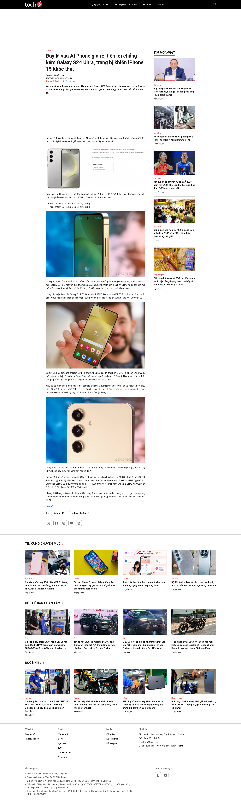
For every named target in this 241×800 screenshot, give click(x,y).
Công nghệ (93, 4)
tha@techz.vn (177, 746)
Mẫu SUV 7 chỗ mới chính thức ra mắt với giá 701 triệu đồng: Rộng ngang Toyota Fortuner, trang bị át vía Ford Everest (144, 645)
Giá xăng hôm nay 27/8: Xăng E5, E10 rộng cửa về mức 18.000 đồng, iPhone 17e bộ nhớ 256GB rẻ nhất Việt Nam (46, 585)
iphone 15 (59, 513)
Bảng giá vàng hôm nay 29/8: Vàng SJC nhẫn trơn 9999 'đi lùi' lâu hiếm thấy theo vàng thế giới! (174, 233)
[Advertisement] (95, 116)
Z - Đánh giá (118, 4)
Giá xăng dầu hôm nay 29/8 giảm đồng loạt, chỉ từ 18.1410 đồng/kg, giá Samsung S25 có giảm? (193, 704)
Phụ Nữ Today (32, 739)
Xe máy (174, 638)
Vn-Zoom (62, 757)
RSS (59, 748)
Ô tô (26, 638)
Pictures (114, 739)
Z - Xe (105, 4)
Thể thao (160, 4)
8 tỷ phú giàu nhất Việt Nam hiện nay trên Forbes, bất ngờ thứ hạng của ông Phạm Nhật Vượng (174, 91)
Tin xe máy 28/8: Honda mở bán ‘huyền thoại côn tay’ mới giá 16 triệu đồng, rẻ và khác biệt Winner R (95, 704)
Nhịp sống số (159, 275)
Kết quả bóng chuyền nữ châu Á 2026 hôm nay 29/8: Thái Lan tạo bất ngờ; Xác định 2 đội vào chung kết (174, 185)
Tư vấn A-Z (50, 51)
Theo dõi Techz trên (55, 81)
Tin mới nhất (164, 53)
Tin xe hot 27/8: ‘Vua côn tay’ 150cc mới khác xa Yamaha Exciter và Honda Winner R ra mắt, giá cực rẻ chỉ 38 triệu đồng (192, 645)
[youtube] (71, 523)
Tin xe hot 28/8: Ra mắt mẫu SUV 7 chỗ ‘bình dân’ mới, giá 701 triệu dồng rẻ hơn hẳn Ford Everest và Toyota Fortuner (94, 645)
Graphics (114, 743)
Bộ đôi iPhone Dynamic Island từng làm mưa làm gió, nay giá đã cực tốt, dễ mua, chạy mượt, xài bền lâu (94, 585)
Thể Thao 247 (64, 752)
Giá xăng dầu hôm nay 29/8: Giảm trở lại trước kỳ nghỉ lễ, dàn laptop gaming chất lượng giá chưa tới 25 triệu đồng (143, 704)
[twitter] (49, 523)
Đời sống (157, 85)
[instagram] (64, 523)
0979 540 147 (155, 738)
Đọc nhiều (33, 663)
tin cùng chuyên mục (43, 543)
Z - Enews (133, 4)
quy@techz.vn (151, 742)
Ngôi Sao (61, 743)
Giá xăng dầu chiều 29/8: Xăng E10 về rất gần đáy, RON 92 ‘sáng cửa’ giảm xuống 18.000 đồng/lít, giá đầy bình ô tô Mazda (46, 645)
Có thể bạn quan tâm (43, 603)
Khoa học (147, 4)
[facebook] (56, 523)
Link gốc (50, 506)
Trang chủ (30, 734)
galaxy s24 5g (79, 513)
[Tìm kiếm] (213, 4)
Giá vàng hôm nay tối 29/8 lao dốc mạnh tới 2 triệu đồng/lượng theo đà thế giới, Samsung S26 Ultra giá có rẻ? (174, 281)
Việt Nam (157, 178)
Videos (113, 734)
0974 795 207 (163, 746)
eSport (125, 698)
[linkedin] (79, 523)
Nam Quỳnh (59, 75)
